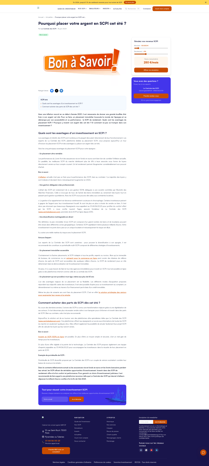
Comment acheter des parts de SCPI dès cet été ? (60, 107)
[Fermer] (205, 2)
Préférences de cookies (102, 462)
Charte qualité (112, 434)
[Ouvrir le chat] (203, 452)
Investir (76, 431)
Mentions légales (59, 462)
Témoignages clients (114, 438)
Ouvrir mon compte (162, 9)
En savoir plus (130, 2)
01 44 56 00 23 (52, 440)
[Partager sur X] (56, 90)
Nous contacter (79, 441)
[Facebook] (141, 450)
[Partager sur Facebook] (52, 90)
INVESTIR (106, 8)
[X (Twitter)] (146, 450)
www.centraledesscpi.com (49, 212)
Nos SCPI (77, 425)
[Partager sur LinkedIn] (61, 90)
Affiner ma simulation (151, 70)
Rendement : (140, 51)
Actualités (49, 17)
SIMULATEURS (94, 8)
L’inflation (42, 177)
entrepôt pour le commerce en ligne (81, 258)
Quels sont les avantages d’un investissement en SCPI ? (62, 103)
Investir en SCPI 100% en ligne (51, 337)
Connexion (147, 9)
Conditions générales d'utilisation (79, 462)
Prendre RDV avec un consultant (56, 451)
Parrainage (110, 441)
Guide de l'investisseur (82, 421)
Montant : (141, 45)
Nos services (111, 425)
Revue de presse (113, 431)
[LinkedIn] (157, 450)
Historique (110, 421)
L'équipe (109, 428)
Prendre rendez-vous (151, 96)
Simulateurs (78, 428)
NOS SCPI (81, 8)
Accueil (40, 17)
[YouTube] (151, 450)
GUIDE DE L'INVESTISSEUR (66, 9)
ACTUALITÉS (117, 9)
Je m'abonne (76, 399)
